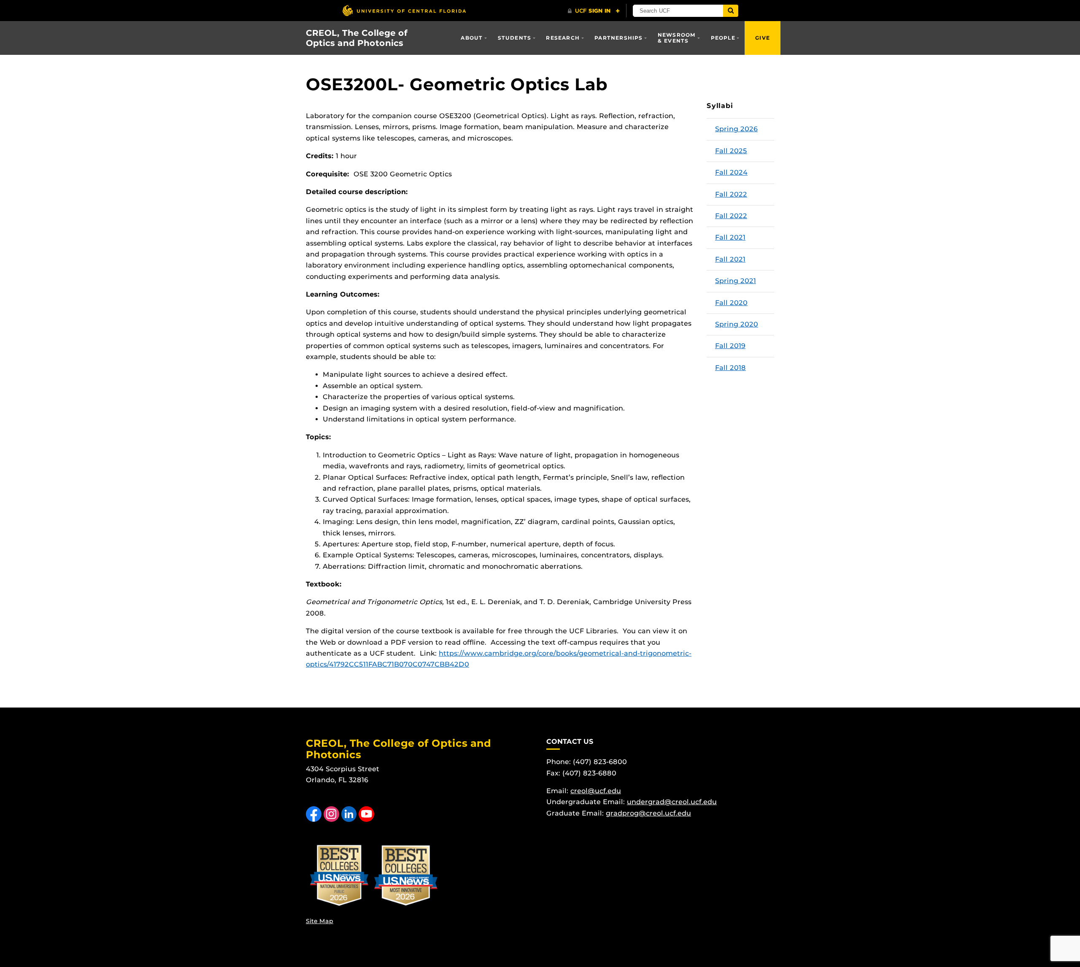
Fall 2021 (730, 237)
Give (762, 38)
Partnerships (618, 38)
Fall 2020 (731, 303)
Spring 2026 (736, 129)
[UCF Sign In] (593, 11)
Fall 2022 (731, 194)
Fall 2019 (730, 346)
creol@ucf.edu (595, 791)
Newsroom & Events (677, 38)
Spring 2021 (735, 281)
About (472, 38)
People (723, 38)
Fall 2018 (730, 368)
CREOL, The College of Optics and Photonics (357, 38)
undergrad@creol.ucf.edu (672, 802)
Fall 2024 (731, 172)
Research (563, 38)
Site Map (319, 921)
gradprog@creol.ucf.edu (648, 813)
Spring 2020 (736, 324)
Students (515, 38)
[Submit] (730, 11)
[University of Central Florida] (404, 10)
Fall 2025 (731, 151)
